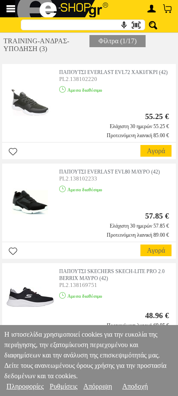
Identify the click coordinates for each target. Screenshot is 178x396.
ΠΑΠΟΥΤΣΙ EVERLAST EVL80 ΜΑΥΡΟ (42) (109, 172)
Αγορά (156, 151)
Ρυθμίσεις (63, 386)
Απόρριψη (97, 386)
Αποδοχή (135, 386)
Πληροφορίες (25, 386)
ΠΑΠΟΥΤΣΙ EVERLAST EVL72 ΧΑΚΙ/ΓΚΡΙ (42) (113, 72)
